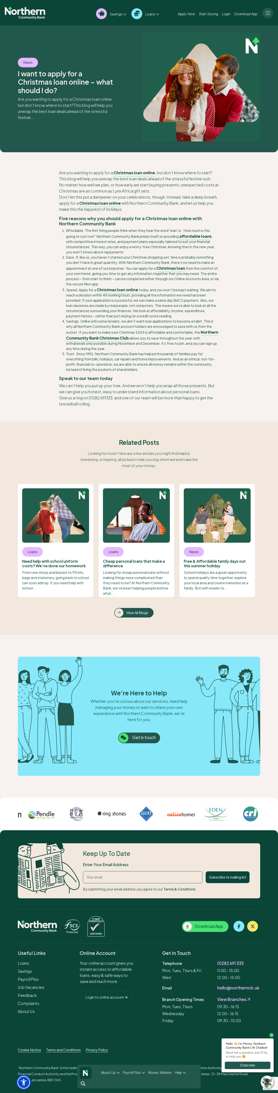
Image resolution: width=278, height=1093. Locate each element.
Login (226, 14)
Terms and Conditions (63, 1050)
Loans (150, 14)
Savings (116, 14)
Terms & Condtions (179, 889)
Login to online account (104, 997)
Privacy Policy (97, 1050)
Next (263, 814)
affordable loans (195, 236)
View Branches (232, 999)
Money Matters (160, 1072)
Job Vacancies (31, 987)
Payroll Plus (132, 1072)
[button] (23, 1082)
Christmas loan (170, 268)
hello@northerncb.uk (238, 987)
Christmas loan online (134, 172)
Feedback (27, 995)
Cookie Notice (29, 1050)
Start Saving (208, 14)
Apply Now (186, 14)
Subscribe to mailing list (227, 877)
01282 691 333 (230, 963)
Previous (14, 814)
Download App (245, 14)
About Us (108, 1072)
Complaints (28, 1003)
